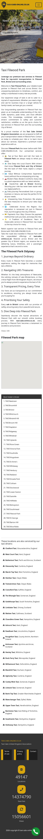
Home (3, 59)
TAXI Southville (12, 453)
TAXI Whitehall (10, 436)
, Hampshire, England (22, 619)
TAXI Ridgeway (11, 431)
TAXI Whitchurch (11, 414)
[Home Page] (15, 5)
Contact (33, 751)
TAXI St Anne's (11, 462)
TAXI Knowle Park (13, 479)
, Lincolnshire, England (20, 631)
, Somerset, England (20, 596)
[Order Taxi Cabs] (36, 831)
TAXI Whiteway (12, 466)
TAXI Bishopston (12, 505)
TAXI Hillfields (11, 501)
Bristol (18, 59)
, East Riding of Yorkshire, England (21, 712)
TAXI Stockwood (12, 488)
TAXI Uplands (11, 440)
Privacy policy (20, 752)
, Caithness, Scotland (18, 613)
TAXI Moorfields (12, 526)
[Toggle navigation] (38, 5)
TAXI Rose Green (12, 444)
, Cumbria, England (19, 566)
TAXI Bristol (9, 410)
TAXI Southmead (12, 509)
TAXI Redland (11, 475)
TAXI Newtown (11, 401)
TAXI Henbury (11, 470)
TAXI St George (12, 518)
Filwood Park (26, 59)
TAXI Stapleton (11, 427)
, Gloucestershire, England (21, 548)
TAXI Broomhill (11, 405)
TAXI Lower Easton (13, 492)
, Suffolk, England (18, 590)
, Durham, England (18, 670)
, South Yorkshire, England (22, 601)
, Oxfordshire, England (21, 664)
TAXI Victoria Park (13, 449)
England (10, 59)
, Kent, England (17, 554)
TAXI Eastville (11, 496)
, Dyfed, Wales (18, 699)
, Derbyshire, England (20, 719)
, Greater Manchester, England (23, 693)
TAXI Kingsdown (12, 457)
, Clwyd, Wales (16, 578)
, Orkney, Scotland (18, 607)
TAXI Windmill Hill (12, 418)
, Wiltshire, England (17, 652)
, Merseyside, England (20, 658)
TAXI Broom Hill (11, 423)
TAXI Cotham (11, 483)
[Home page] (21, 15)
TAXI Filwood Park (13, 513)
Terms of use (6, 752)
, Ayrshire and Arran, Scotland (19, 645)
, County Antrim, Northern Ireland (21, 637)
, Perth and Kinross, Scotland (23, 560)
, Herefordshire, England (22, 705)
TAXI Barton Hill (12, 522)
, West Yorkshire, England (21, 572)
